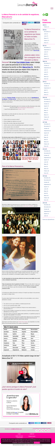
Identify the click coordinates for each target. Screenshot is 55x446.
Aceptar (37, 442)
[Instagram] (49, 430)
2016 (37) (45, 149)
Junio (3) (46, 108)
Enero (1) (46, 42)
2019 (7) (44, 81)
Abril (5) (46, 193)
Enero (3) (46, 119)
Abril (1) (46, 54)
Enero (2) (46, 78)
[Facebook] (37, 430)
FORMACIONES (31, 436)
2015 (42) (45, 176)
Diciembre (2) (47, 83)
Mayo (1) (46, 110)
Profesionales (20, 437)
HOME (19, 434)
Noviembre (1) (47, 31)
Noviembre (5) (47, 153)
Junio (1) (46, 36)
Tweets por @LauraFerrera (48, 219)
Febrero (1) (46, 26)
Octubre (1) (46, 65)
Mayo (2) (46, 137)
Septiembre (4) (47, 157)
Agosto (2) (46, 133)
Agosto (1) (46, 106)
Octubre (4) (46, 182)
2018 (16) (45, 97)
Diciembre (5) (47, 177)
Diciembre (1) (47, 99)
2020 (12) (45, 61)
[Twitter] (40, 430)
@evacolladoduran (22, 107)
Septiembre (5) (47, 184)
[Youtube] (46, 430)
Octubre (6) (46, 209)
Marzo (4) (46, 168)
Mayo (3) (46, 191)
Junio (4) (46, 135)
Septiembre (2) (47, 67)
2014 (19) (45, 202)
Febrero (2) (46, 117)
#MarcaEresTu (30, 107)
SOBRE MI (32, 434)
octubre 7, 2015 (21, 109)
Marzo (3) (46, 141)
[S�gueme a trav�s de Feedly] (43, 14)
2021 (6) (44, 45)
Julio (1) (46, 33)
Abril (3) (46, 139)
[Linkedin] (43, 430)
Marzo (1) (46, 38)
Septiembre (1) (47, 49)
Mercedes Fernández (28, 206)
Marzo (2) (46, 76)
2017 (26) (45, 122)
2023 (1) (44, 25)
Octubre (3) (46, 155)
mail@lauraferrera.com (16, 429)
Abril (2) (46, 74)
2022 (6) (44, 29)
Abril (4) (46, 166)
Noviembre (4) (47, 180)
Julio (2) (46, 215)
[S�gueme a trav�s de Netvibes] (46, 14)
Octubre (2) (46, 128)
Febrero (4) (46, 170)
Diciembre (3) (47, 151)
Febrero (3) (46, 144)
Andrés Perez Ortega (22, 321)
